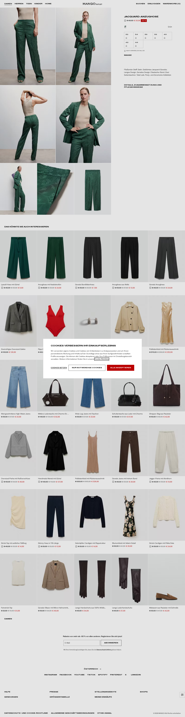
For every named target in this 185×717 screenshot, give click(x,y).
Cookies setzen (59, 368)
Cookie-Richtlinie (102, 359)
